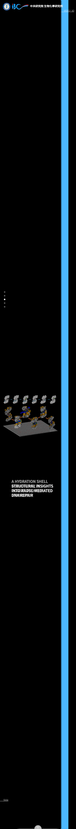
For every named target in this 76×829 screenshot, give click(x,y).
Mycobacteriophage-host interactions (32, 493)
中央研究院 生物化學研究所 (46, 6)
